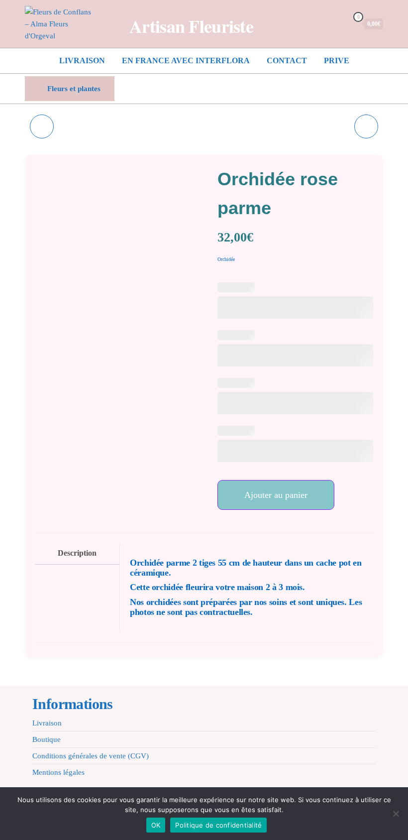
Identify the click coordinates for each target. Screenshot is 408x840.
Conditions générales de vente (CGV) (90, 756)
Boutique (46, 739)
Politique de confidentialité (218, 825)
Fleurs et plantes (74, 89)
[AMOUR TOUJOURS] (42, 126)
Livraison (82, 60)
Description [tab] (77, 553)
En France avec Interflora (186, 60)
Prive (336, 60)
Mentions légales (58, 772)
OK (156, 825)
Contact (287, 60)
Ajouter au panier (275, 495)
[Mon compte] (338, 23)
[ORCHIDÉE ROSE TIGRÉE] (366, 126)
